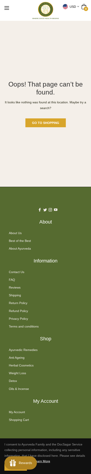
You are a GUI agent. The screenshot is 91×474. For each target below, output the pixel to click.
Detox (13, 381)
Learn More (42, 461)
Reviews (15, 287)
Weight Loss (17, 373)
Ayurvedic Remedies (23, 350)
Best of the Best (20, 241)
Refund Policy (18, 311)
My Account (17, 412)
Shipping (15, 295)
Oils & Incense (19, 389)
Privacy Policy (18, 318)
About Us (15, 233)
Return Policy (18, 303)
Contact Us (16, 272)
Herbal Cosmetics (21, 365)
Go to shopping (45, 123)
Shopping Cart (19, 420)
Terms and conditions (24, 326)
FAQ (12, 279)
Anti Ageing (17, 357)
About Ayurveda (20, 248)
